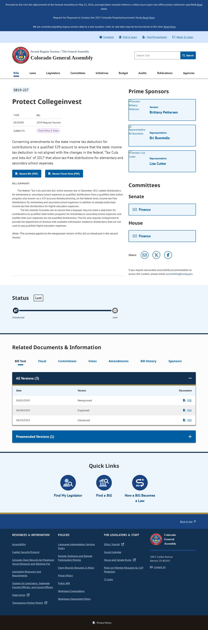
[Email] (145, 255)
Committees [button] (78, 73)
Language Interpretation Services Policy (76, 546)
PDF (189, 400)
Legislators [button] (53, 73)
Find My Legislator (157, 37)
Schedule (108, 37)
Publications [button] (165, 73)
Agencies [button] (189, 73)
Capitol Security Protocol (25, 552)
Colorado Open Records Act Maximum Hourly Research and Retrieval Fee (33, 561)
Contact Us (160, 567)
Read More (149, 17)
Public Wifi (64, 583)
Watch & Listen (184, 37)
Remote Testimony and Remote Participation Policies (75, 557)
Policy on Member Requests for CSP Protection (123, 569)
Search (190, 55)
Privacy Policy (65, 575)
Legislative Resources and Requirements (26, 573)
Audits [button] (142, 73)
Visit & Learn (130, 37)
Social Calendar (112, 552)
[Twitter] (156, 255)
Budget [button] (123, 73)
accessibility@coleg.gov (179, 273)
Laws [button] (33, 73)
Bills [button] (16, 73)
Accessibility (19, 544)
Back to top (186, 521)
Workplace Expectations (71, 591)
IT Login (108, 579)
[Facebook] (168, 255)
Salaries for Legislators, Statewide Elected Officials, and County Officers (32, 585)
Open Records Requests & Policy (76, 567)
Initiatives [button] (102, 73)
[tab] (20, 361)
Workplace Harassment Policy (74, 598)
